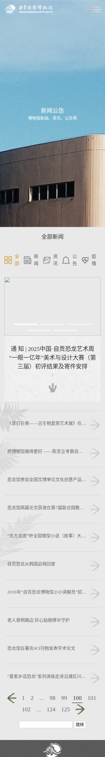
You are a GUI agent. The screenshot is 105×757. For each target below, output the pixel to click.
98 (52, 698)
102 (26, 709)
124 (51, 709)
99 (64, 698)
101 (92, 698)
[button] (25, 324)
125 (65, 709)
